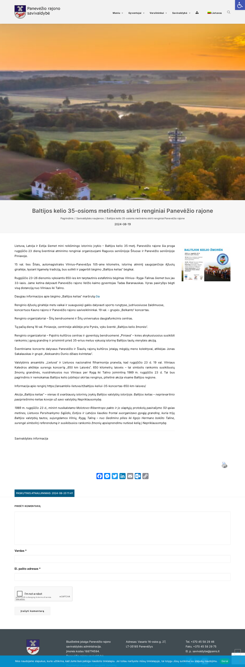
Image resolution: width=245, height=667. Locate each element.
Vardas (21, 550)
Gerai (224, 661)
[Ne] (240, 661)
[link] (240, 5)
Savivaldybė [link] (179, 12)
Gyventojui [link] (134, 12)
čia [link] (98, 296)
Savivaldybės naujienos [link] (90, 218)
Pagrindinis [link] (67, 218)
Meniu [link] (116, 12)
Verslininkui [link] (157, 12)
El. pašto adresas (28, 568)
